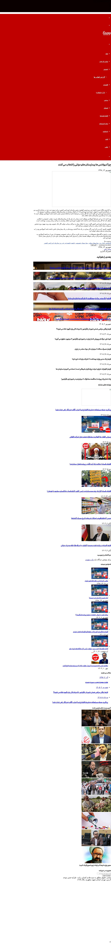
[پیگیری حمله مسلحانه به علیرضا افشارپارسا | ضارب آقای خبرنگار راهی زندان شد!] (96, 405)
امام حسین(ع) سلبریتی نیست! (98, 597)
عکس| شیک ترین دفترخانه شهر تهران (96, 580)
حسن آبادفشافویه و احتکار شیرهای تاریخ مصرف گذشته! (91, 518)
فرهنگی (106, 108)
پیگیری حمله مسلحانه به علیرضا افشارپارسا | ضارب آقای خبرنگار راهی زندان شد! (83, 410)
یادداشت (105, 131)
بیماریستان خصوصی (81, 243)
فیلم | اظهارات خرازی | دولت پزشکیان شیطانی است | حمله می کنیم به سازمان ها (80, 309)
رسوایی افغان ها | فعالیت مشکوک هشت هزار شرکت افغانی (90, 437)
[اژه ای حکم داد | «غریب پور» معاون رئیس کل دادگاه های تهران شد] (99, 646)
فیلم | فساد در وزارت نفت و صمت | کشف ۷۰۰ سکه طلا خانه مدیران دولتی (86, 545)
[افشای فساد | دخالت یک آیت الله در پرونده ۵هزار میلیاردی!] (96, 459)
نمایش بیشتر (107, 249)
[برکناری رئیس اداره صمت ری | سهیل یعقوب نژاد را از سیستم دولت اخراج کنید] (99, 663)
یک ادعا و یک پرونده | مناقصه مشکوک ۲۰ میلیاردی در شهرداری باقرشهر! (83, 319)
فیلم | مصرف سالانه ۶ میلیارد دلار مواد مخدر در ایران (91, 288)
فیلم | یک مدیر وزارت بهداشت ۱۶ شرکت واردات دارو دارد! (89, 298)
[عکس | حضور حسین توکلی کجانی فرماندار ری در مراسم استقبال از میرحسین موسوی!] (96, 794)
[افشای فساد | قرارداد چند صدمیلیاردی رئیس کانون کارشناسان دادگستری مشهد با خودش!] (96, 486)
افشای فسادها (104, 116)
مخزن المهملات (103, 123)
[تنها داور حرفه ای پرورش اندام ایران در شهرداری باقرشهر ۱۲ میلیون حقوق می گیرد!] (96, 760)
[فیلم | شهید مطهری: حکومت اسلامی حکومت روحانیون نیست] (96, 863)
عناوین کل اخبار (103, 61)
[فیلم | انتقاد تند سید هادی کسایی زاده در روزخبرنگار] (96, 846)
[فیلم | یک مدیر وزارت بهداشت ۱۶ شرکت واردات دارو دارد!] (96, 828)
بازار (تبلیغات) (100, 92)
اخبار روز (102, 243)
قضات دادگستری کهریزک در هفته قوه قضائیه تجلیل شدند (90, 631)
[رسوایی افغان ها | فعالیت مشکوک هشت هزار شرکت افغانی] (96, 432)
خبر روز (61, 243)
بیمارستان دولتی (93, 243)
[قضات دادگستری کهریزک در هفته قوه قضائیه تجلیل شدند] (99, 629)
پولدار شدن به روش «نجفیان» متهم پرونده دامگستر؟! (92, 614)
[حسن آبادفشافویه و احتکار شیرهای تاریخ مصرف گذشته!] (96, 513)
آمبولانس (108, 243)
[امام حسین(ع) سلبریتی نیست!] (99, 595)
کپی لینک (93, 245)
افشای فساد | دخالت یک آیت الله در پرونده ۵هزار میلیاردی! (90, 464)
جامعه (73, 243)
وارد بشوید (89, 560)
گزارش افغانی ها (99, 77)
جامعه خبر (67, 243)
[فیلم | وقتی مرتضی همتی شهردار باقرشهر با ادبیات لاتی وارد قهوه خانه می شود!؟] (96, 726)
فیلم (106, 139)
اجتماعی (105, 69)
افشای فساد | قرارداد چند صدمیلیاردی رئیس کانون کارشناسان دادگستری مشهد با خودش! (79, 491)
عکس (106, 147)
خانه (107, 53)
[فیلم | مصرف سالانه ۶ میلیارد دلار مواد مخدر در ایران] (96, 811)
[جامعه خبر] (107, 35)
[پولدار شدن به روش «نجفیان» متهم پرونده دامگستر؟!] (99, 612)
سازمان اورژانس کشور (51, 243)
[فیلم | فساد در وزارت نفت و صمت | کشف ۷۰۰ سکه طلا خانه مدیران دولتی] (96, 540)
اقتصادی (105, 85)
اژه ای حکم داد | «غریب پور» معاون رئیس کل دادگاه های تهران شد (88, 648)
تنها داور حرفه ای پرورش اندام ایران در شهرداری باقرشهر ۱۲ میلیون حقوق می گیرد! (79, 278)
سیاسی (106, 100)
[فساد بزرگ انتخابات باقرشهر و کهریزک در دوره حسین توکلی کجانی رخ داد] (96, 743)
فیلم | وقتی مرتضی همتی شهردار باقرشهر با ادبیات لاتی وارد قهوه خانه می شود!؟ (80, 268)
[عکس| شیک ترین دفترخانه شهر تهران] (99, 578)
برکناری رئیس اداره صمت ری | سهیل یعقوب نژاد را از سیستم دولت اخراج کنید (85, 665)
